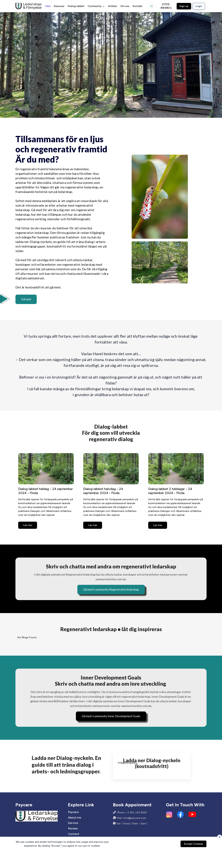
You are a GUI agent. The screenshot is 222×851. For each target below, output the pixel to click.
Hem (48, 6)
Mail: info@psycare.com (131, 817)
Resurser (59, 6)
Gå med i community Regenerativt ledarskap (111, 589)
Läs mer (27, 525)
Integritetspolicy (127, 762)
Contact (73, 834)
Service (73, 823)
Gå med (26, 299)
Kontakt (137, 6)
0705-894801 (166, 6)
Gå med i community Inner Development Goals (111, 716)
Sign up (183, 6)
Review (73, 828)
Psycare (73, 812)
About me (74, 817)
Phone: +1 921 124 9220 (132, 812)
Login (199, 6)
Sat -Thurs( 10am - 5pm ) (131, 823)
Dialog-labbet (76, 6)
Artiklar (112, 6)
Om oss (124, 6)
